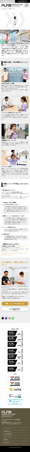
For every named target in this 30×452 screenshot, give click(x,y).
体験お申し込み (7, 431)
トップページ (4, 8)
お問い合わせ (7, 442)
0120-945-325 (16, 309)
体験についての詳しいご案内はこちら (11, 298)
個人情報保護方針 (8, 434)
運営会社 (6, 439)
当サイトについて (8, 436)
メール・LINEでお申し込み (16, 303)
